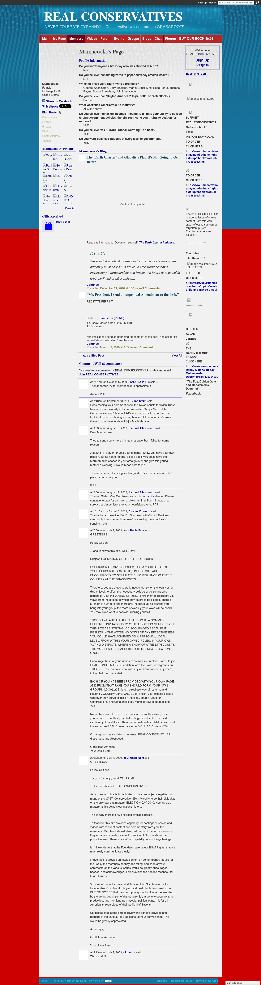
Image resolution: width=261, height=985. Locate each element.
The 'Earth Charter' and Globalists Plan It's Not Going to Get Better (133, 159)
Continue (93, 284)
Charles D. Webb (139, 511)
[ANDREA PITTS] (68, 199)
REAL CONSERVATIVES (113, 16)
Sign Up (202, 2)
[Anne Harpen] (68, 178)
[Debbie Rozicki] (57, 157)
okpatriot (129, 952)
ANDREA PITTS (140, 382)
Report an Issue (181, 981)
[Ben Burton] (57, 168)
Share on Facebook (59, 101)
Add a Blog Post (93, 355)
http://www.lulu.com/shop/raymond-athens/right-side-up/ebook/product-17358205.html (202, 156)
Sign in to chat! (234, 983)
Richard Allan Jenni (141, 428)
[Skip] (47, 157)
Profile (119, 318)
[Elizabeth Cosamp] (57, 188)
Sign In (212, 2)
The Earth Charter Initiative (156, 242)
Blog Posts (49, 112)
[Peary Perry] (68, 168)
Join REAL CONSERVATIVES (98, 374)
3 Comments (151, 288)
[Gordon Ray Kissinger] (47, 199)
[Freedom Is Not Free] (47, 188)
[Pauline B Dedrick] (47, 168)
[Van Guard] (68, 157)
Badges (162, 981)
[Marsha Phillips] (57, 199)
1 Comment (145, 347)
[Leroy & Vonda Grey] (47, 178)
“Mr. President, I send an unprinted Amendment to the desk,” (133, 294)
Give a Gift (63, 222)
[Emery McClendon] (68, 188)
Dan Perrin (106, 318)
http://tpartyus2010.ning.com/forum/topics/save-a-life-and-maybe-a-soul (202, 286)
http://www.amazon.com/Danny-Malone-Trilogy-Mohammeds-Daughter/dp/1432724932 (202, 371)
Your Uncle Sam (133, 530)
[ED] (57, 178)
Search (257, 2)
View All (70, 208)
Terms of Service (207, 981)
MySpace (52, 106)
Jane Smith (139, 401)
